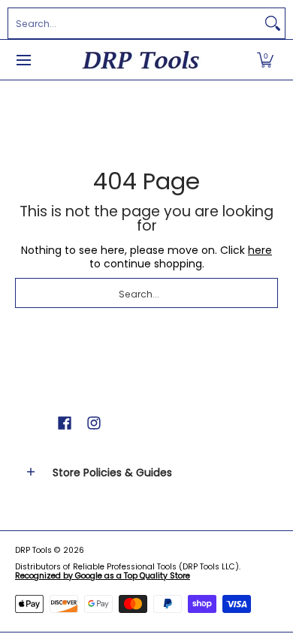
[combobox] (134, 23)
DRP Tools (33, 550)
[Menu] (23, 60)
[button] (265, 60)
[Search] (273, 23)
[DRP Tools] (141, 59)
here (260, 250)
